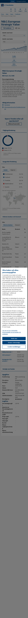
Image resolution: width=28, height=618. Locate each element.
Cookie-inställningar (14, 347)
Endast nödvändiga (14, 342)
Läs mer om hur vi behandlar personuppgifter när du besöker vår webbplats (11, 332)
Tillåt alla (14, 338)
